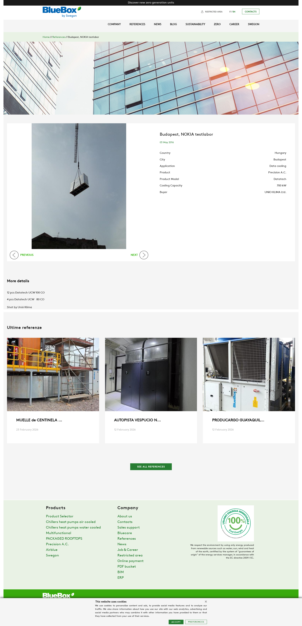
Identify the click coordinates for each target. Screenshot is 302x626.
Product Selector (59, 516)
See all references (151, 467)
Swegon (253, 24)
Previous (27, 255)
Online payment (130, 561)
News (157, 24)
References (137, 24)
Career (234, 24)
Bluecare (124, 533)
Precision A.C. (57, 544)
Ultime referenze (24, 328)
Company (114, 24)
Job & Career (127, 550)
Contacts (251, 12)
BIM (120, 572)
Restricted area (213, 12)
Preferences (196, 622)
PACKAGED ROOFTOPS (64, 539)
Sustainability (195, 24)
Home (46, 37)
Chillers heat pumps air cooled (71, 522)
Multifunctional (58, 533)
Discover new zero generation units (151, 2)
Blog (173, 24)
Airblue (51, 550)
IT (230, 12)
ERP (120, 578)
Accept (176, 622)
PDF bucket (126, 566)
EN (234, 12)
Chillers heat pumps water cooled (73, 527)
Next (134, 255)
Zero (217, 24)
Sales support (128, 527)
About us (124, 516)
